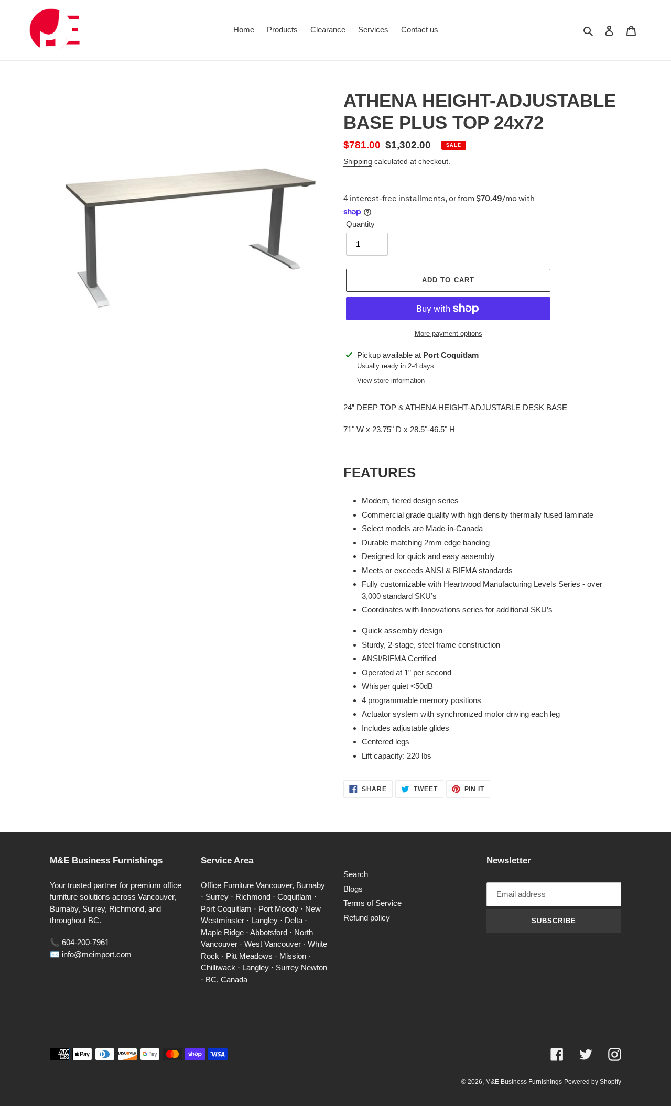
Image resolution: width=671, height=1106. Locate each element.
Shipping (357, 161)
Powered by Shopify (592, 1082)
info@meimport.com (97, 954)
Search (355, 874)
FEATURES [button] (379, 472)
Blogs (353, 888)
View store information (391, 381)
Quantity (360, 224)
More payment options (448, 333)
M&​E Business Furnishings (523, 1082)
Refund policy (366, 917)
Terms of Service (372, 903)
